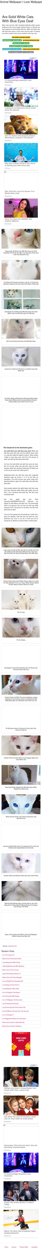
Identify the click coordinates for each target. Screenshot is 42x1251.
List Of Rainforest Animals (10, 1004)
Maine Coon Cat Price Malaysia (12, 977)
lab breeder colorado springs (21, 37)
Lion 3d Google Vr (7, 1015)
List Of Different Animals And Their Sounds (15, 1011)
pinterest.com (12, 946)
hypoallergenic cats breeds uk (12, 40)
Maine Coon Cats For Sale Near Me (13, 1022)
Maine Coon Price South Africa (11, 959)
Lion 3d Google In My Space (11, 992)
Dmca (6, 1247)
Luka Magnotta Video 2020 (10, 989)
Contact (14, 1247)
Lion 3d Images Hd (8, 955)
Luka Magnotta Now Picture (10, 985)
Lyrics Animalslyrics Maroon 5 (11, 974)
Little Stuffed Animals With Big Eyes (13, 966)
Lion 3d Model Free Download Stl (12, 981)
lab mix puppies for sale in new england (21, 52)
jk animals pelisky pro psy (31, 40)
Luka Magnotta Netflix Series (11, 962)
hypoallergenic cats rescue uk (12, 49)
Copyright (34, 1247)
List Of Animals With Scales (10, 996)
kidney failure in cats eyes (21, 43)
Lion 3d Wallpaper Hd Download (12, 1000)
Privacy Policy (24, 1247)
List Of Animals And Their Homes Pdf (13, 1007)
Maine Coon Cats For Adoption (11, 1026)
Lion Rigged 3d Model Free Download (14, 1019)
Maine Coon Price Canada (10, 970)
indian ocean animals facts (31, 49)
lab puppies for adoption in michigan (21, 46)
